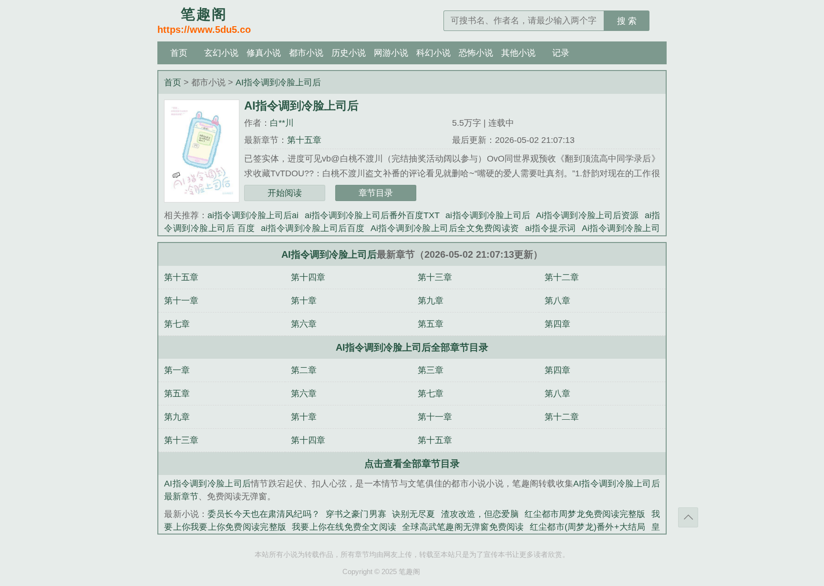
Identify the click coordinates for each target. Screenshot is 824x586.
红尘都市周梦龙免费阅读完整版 (585, 514)
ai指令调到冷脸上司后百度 (313, 228)
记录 (560, 53)
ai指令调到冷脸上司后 (487, 215)
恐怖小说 (476, 53)
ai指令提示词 (550, 228)
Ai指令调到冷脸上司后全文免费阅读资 (445, 228)
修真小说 (264, 53)
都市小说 (306, 53)
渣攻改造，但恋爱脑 (480, 514)
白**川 (282, 123)
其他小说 (518, 53)
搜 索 (627, 21)
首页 (178, 53)
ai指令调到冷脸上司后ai (253, 215)
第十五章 (304, 140)
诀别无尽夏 (413, 514)
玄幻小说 (221, 53)
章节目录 (376, 193)
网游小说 (391, 53)
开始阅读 (285, 193)
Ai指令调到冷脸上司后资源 (587, 215)
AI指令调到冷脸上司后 (278, 82)
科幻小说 (433, 53)
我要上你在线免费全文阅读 (344, 527)
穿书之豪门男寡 (356, 514)
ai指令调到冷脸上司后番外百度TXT (372, 215)
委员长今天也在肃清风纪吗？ (263, 514)
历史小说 (348, 53)
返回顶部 (688, 517)
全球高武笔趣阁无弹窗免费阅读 (463, 527)
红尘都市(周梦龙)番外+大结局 (588, 527)
